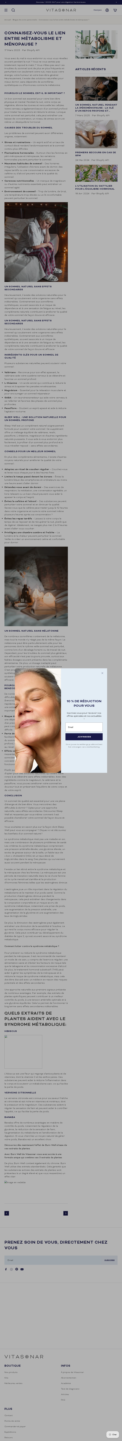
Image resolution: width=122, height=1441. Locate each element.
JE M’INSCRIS (84, 737)
